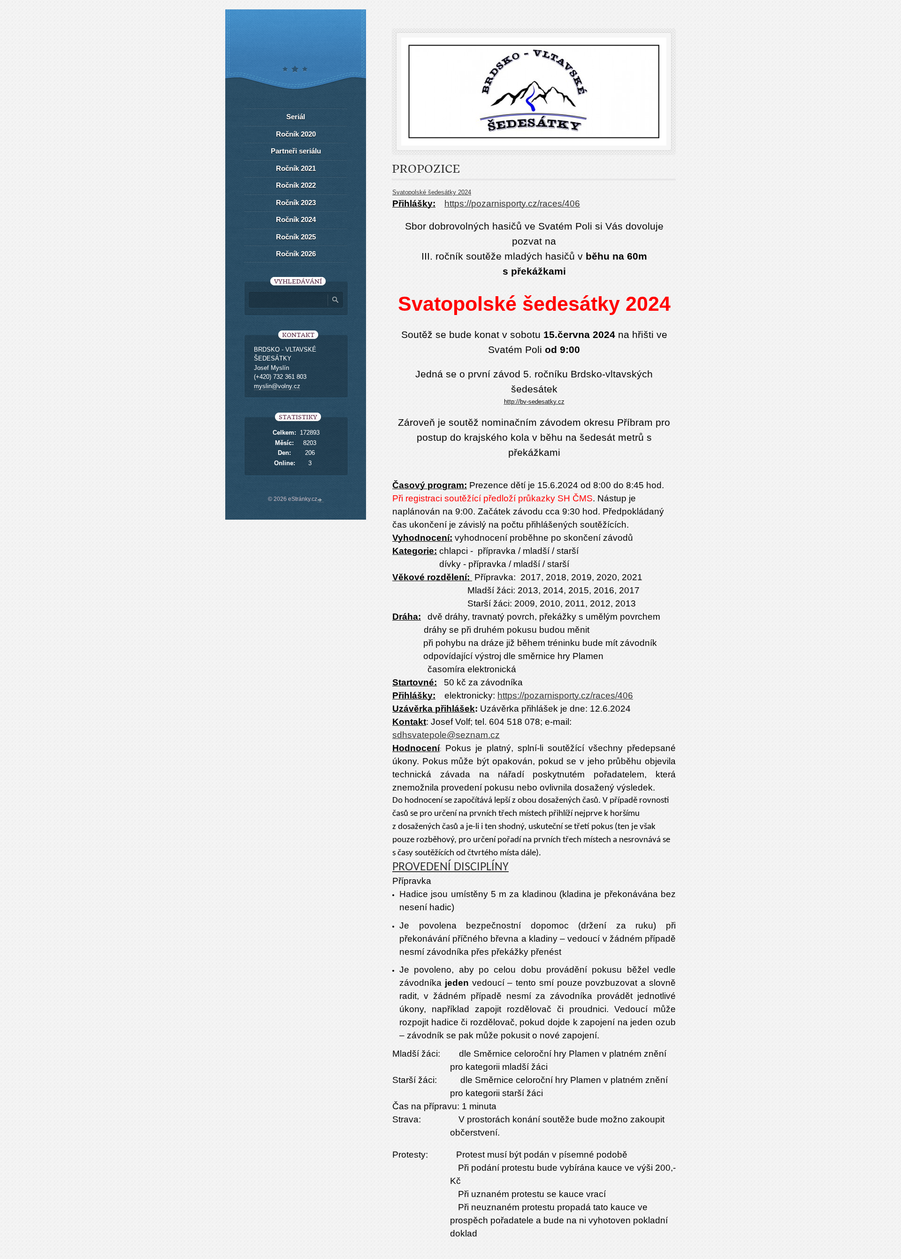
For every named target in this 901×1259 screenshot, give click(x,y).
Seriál (295, 117)
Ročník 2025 (296, 237)
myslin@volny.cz (277, 386)
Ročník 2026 (296, 254)
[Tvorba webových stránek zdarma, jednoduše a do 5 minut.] (320, 500)
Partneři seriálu (296, 151)
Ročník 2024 (296, 219)
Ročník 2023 (296, 203)
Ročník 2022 (296, 185)
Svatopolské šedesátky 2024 (431, 192)
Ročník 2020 (296, 134)
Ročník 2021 (296, 168)
